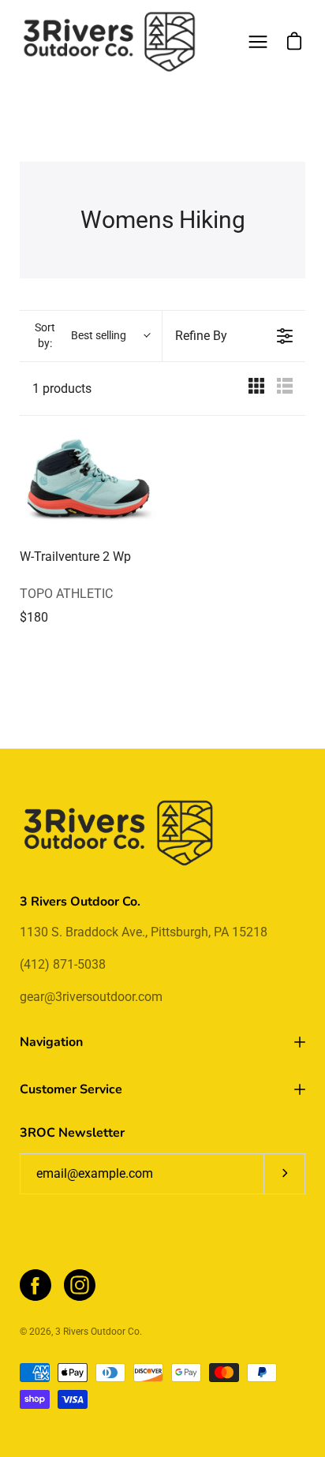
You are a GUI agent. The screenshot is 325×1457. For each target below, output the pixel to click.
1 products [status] (62, 388)
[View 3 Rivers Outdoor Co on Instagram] (79, 1285)
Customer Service (71, 1089)
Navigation (51, 1042)
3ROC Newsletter (72, 1132)
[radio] (256, 388)
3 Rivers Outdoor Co (97, 1331)
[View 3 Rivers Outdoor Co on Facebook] (35, 1285)
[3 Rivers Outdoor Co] (110, 42)
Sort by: (80, 335)
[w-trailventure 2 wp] (88, 483)
